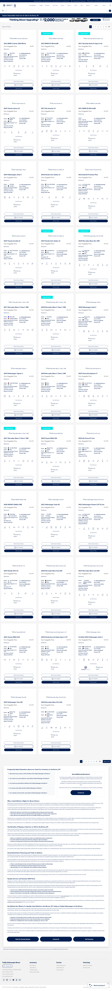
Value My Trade (86, 967)
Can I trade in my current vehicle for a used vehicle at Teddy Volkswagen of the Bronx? (29, 778)
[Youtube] (13, 979)
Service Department (60, 965)
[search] (110, 5)
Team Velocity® (91, 987)
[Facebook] (3, 979)
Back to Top (107, 761)
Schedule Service (60, 967)
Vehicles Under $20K (34, 972)
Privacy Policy (15, 987)
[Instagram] (7, 979)
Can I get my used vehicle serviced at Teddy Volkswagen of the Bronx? (26, 788)
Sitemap (26, 987)
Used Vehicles (33, 967)
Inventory (33, 962)
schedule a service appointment (14, 902)
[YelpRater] (16, 979)
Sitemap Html (31, 987)
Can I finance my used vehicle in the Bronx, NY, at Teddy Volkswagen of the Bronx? (28, 783)
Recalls (44, 987)
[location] (71, 1)
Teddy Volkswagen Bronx (7, 987)
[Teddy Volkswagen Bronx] (7, 5)
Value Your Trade (18, 88)
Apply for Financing (87, 965)
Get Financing (89, 939)
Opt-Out (41, 987)
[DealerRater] (19, 979)
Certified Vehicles (34, 969)
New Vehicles (33, 965)
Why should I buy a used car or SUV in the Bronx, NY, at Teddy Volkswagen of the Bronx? (30, 773)
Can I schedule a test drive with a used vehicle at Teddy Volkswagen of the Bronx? (28, 793)
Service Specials (59, 969)
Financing (86, 962)
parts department (65, 896)
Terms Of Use (21, 987)
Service (58, 962)
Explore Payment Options (19, 81)
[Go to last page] (109, 26)
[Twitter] (10, 979)
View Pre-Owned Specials (22, 939)
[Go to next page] (106, 26)
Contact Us (81, 792)
